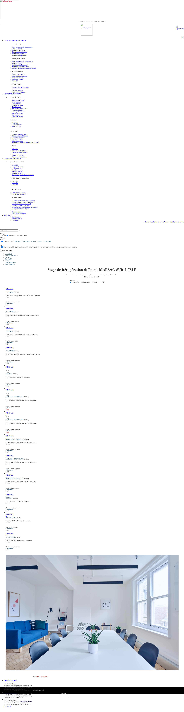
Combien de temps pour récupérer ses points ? (24, 207)
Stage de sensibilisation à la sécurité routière (24, 68)
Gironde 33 (8, 259)
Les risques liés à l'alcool (18, 192)
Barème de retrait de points (19, 150)
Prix (25, 236)
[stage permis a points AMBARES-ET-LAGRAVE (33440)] (6, 391)
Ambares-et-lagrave (29, 241)
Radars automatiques (17, 110)
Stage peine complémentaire (19, 52)
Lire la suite (7, 706)
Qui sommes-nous (178, 222)
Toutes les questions (17, 90)
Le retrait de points (17, 168)
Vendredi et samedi (20, 247)
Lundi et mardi (33, 247)
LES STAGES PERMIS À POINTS (15, 40)
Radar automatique (17, 124)
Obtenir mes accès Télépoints (20, 136)
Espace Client (180, 29)
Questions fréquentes (17, 155)
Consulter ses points (17, 170)
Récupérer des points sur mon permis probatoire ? (25, 142)
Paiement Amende (17, 218)
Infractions (15, 149)
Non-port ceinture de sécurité (20, 108)
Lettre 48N (15, 181)
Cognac (39, 241)
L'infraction (15, 165)
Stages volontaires (17, 63)
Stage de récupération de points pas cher (23, 175)
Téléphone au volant (17, 105)
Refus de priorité (16, 103)
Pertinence (3, 236)
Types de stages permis (18, 74)
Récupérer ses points (17, 173)
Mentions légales (63, 697)
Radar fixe (15, 123)
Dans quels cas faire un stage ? (20, 208)
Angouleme (47, 241)
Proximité (12, 236)
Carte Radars (15, 220)
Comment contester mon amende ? (21, 204)
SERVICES (7, 215)
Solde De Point (16, 217)
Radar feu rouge (16, 126)
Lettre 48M (15, 183)
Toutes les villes (8, 241)
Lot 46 (7, 260)
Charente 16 (8, 254)
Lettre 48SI (15, 184)
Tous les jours (7, 247)
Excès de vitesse (16, 102)
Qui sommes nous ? (63, 693)
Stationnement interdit (18, 100)
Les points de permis (17, 167)
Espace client (149, 222)
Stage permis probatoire (18, 50)
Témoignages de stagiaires (19, 92)
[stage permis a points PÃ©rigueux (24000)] (6, 290)
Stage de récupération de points (20, 66)
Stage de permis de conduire (19, 65)
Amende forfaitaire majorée (19, 152)
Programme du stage (17, 77)
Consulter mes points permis (19, 134)
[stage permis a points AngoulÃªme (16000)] (6, 516)
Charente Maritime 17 (11, 255)
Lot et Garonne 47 (10, 262)
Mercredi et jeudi (58, 247)
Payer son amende (17, 171)
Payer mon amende (17, 139)
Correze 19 (8, 257)
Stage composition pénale (19, 53)
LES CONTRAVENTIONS (12, 94)
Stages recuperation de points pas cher (22, 47)
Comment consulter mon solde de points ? (23, 200)
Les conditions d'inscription (19, 76)
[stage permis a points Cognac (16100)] (6, 369)
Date (20, 236)
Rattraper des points (17, 141)
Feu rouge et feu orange (18, 112)
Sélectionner (9, 289)
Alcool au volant (16, 107)
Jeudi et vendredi (71, 247)
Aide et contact (168, 222)
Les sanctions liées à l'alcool (19, 194)
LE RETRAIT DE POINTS (12, 158)
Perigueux (18, 241)
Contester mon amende (18, 137)
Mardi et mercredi (45, 247)
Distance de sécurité (17, 116)
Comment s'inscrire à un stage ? (20, 87)
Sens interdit (15, 115)
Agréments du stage (17, 79)
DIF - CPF (15, 81)
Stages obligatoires (17, 48)
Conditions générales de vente (63, 696)
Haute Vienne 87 (10, 264)
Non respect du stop (17, 113)
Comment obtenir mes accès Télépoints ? (23, 202)
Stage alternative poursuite (19, 55)
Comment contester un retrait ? (20, 205)
